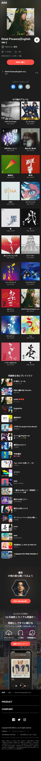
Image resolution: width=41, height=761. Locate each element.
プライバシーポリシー (19, 731)
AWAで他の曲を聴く (20, 601)
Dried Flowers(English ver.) (23, 692)
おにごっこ (10, 309)
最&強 (30, 175)
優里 (15, 46)
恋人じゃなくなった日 (10, 255)
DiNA (10, 202)
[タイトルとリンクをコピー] (28, 86)
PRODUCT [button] (7, 701)
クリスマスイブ (30, 282)
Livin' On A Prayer (11, 122)
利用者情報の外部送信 (8, 734)
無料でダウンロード (20, 644)
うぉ (30, 336)
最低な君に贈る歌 (30, 148)
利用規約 (4, 731)
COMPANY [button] (7, 709)
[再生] (37, 40)
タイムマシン (10, 336)
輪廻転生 (10, 175)
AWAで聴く (20, 62)
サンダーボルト (30, 122)
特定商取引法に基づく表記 (28, 734)
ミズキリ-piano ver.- (10, 363)
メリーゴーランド (10, 282)
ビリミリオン (30, 255)
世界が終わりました (10, 148)
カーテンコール (30, 202)
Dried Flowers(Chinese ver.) (30, 309)
